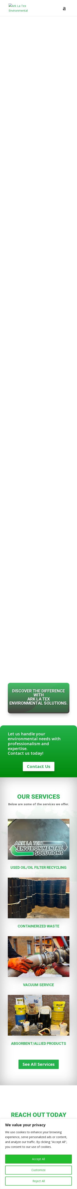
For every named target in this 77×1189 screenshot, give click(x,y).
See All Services (39, 1064)
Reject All (38, 1181)
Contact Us (38, 766)
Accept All (38, 1159)
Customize (38, 1170)
